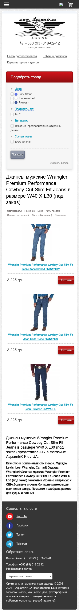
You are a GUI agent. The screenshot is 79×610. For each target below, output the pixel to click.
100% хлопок (22, 141)
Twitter (20, 534)
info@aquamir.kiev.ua (19, 568)
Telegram (22, 543)
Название (29, 211)
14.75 (17, 114)
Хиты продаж (53, 211)
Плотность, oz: (24, 109)
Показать (17, 154)
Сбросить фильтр (59, 163)
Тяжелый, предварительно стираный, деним (36, 128)
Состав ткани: (23, 136)
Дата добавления (41, 215)
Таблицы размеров (55, 56)
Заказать (66, 280)
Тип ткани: (21, 120)
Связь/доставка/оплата (22, 56)
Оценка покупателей (18, 215)
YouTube (21, 516)
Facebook (22, 525)
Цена (40, 211)
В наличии (60, 215)
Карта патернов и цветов (23, 62)
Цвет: (18, 88)
